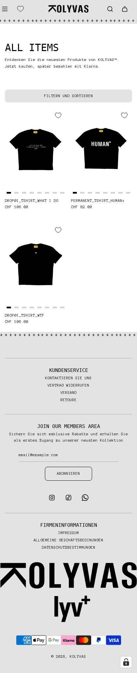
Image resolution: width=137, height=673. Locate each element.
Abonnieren (68, 473)
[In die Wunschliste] (58, 115)
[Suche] (110, 9)
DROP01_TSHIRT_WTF (25, 315)
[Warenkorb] (124, 9)
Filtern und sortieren (68, 96)
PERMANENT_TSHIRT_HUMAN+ (98, 201)
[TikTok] (68, 500)
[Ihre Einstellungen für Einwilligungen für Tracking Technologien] (126, 662)
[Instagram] (52, 500)
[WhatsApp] (85, 500)
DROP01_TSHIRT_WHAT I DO (32, 201)
